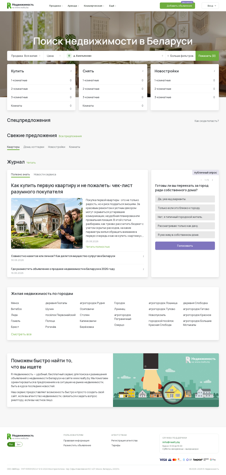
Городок (119, 303)
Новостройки (167, 71)
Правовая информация (76, 440)
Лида (14, 315)
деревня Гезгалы (56, 303)
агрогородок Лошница (163, 303)
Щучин (49, 309)
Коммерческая (93, 5)
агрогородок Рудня (92, 303)
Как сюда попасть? (207, 121)
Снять (88, 71)
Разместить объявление (77, 445)
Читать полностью (98, 247)
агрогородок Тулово (162, 309)
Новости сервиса (45, 174)
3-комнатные (41, 97)
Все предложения (70, 136)
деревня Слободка (195, 303)
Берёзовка (87, 327)
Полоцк (50, 321)
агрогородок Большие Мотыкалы (197, 323)
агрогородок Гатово (196, 309)
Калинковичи (88, 321)
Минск (15, 303)
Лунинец (119, 309)
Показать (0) (207, 56)
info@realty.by (171, 442)
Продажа (55, 5)
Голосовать (185, 246)
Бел (18, 444)
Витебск (16, 309)
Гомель (15, 321)
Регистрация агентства (124, 440)
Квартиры (13, 147)
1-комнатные (41, 80)
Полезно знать (20, 174)
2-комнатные (41, 89)
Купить (17, 71)
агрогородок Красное (197, 315)
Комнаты (41, 105)
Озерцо (119, 325)
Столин (85, 315)
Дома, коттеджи (33, 147)
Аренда (72, 5)
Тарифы (115, 445)
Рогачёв (50, 327)
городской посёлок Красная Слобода (161, 323)
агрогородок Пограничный (122, 317)
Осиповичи (87, 309)
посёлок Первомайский (60, 315)
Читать (31, 162)
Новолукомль (157, 315)
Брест (15, 327)
